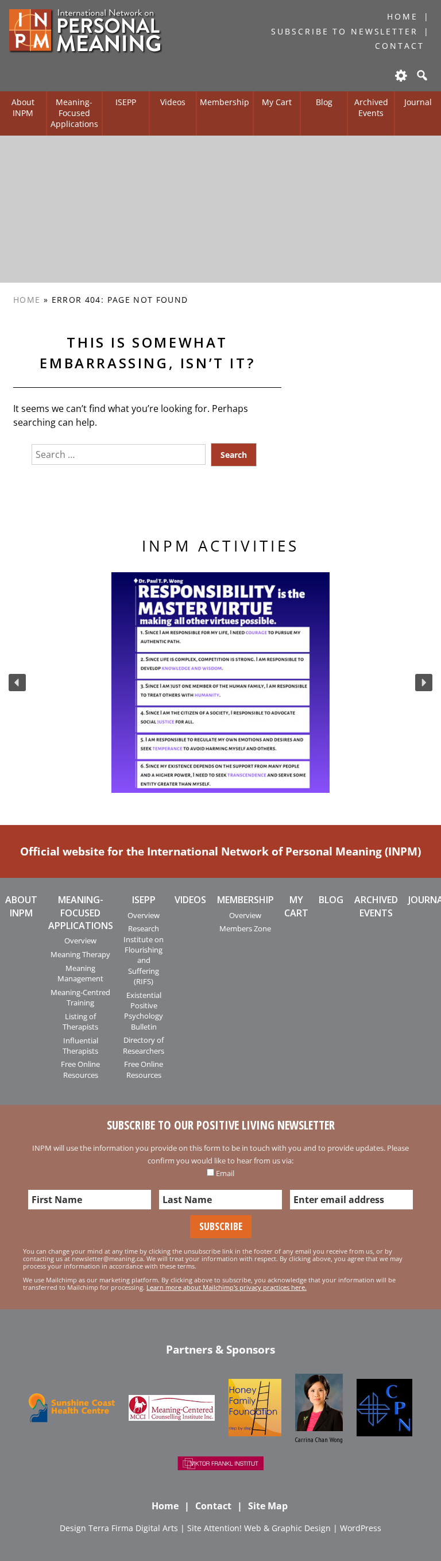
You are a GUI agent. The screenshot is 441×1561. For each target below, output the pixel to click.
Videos (172, 102)
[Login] (400, 75)
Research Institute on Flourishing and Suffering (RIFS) (143, 954)
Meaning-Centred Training (80, 997)
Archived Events (371, 107)
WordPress (360, 1528)
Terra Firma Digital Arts (133, 1528)
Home (402, 16)
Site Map (268, 1506)
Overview (80, 940)
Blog (324, 102)
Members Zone (245, 928)
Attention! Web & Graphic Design (267, 1528)
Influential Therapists (80, 1045)
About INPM (22, 107)
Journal (418, 102)
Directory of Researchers (143, 1045)
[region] (220, 682)
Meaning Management (80, 973)
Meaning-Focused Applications (74, 113)
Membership (224, 102)
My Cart (277, 102)
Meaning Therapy (80, 954)
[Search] (421, 75)
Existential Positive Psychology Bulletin (143, 1011)
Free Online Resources (80, 1069)
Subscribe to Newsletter (344, 31)
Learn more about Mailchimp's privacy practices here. (226, 1287)
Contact (399, 45)
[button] (17, 682)
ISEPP (125, 102)
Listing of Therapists (80, 1021)
